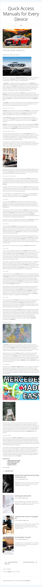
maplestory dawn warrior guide (13, 460)
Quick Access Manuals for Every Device (21, 13)
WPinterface (28, 580)
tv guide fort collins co (11, 464)
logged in (10, 571)
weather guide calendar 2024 (23, 496)
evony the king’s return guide (13, 462)
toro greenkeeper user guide (23, 537)
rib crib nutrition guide (12, 463)
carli (27, 479)
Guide (8, 467)
